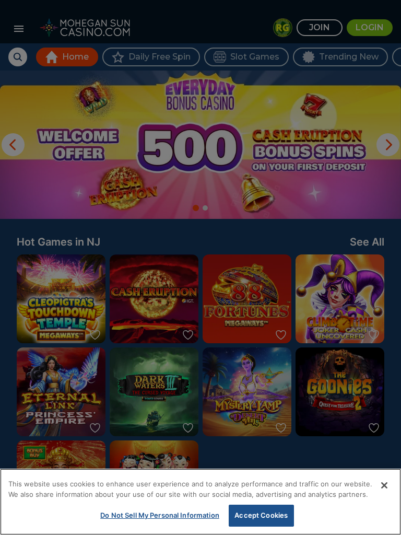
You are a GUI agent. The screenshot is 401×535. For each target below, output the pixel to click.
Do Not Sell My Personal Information (159, 515)
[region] (200, 502)
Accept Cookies (261, 515)
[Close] (384, 485)
